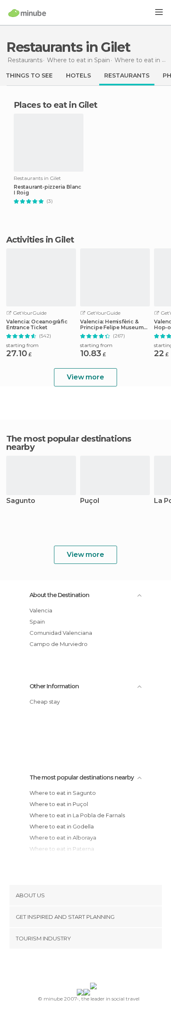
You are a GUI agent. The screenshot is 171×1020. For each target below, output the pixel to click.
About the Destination (59, 595)
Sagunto (20, 501)
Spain (37, 621)
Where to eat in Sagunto (62, 792)
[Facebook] (72, 967)
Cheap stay (44, 701)
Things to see (29, 75)
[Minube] (27, 13)
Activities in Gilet (40, 240)
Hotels (78, 75)
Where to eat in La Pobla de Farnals (77, 815)
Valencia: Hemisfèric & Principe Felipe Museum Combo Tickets (112, 324)
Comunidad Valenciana (60, 632)
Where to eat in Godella (61, 826)
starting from (22, 345)
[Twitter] (83, 967)
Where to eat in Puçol (58, 804)
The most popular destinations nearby (68, 443)
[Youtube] (105, 967)
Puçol (89, 501)
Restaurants (126, 75)
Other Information (54, 686)
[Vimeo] (94, 967)
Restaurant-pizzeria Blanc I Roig (47, 190)
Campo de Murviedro (58, 644)
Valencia (40, 610)
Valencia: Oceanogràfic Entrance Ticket (37, 324)
